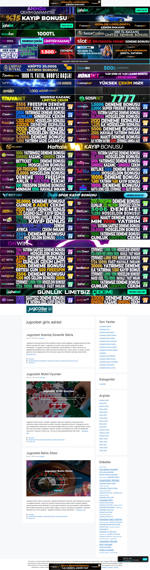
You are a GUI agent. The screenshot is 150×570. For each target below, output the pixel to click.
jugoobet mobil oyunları (58, 439)
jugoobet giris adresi (53, 360)
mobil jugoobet (105, 547)
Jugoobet (31, 359)
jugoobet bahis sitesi (49, 516)
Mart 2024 (103, 444)
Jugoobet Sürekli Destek (107, 335)
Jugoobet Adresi (105, 326)
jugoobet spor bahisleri (115, 526)
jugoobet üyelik (113, 538)
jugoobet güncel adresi (106, 502)
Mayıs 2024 (103, 438)
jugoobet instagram (107, 507)
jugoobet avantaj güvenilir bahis (37, 360)
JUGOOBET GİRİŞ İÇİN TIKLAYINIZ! (75, 61)
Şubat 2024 (103, 447)
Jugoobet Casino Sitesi (108, 488)
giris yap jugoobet (106, 472)
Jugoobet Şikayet (108, 541)
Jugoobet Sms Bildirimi (107, 356)
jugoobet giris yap (106, 497)
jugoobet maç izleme (105, 512)
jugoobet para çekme (104, 522)
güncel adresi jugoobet (108, 474)
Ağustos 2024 (104, 430)
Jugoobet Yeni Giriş (105, 536)
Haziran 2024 (104, 436)
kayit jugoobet (105, 544)
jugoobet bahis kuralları (35, 516)
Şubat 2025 (103, 412)
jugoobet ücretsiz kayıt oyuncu (69, 360)
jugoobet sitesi (104, 527)
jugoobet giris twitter (104, 495)
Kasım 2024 (103, 421)
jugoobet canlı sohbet (104, 486)
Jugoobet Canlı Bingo (106, 332)
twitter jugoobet (106, 550)
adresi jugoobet (102, 466)
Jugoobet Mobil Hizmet (107, 359)
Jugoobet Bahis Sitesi (41, 453)
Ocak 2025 (103, 415)
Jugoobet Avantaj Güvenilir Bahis (49, 335)
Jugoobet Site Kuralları (107, 338)
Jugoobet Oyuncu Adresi (108, 347)
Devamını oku (31, 354)
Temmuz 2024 (104, 433)
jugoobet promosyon (115, 522)
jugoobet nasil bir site (106, 516)
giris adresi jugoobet (108, 469)
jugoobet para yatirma (110, 519)
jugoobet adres (113, 477)
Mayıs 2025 (103, 409)
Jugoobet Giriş (104, 329)
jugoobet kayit (119, 507)
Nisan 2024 (103, 441)
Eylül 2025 (103, 403)
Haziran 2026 (104, 400)
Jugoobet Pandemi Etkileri (108, 350)
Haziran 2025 (104, 406)
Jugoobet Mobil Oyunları (43, 374)
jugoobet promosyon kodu (109, 524)
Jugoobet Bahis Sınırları (107, 344)
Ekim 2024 (103, 424)
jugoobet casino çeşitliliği (105, 490)
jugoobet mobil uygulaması (105, 514)
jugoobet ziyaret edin (117, 536)
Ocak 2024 (103, 450)
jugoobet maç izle (106, 510)
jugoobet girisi (117, 493)
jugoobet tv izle (102, 534)
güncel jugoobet (33, 439)
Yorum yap (31, 362)
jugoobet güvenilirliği (106, 505)
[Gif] (75, 146)
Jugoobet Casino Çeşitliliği (108, 362)
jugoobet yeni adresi (113, 534)
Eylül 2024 (103, 427)
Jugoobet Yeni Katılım (106, 365)
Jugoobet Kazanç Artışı (107, 368)
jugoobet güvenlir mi (117, 505)
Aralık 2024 (103, 418)
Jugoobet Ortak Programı (108, 341)
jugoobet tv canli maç (107, 532)
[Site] (37, 106)
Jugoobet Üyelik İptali (104, 538)
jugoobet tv (103, 529)
